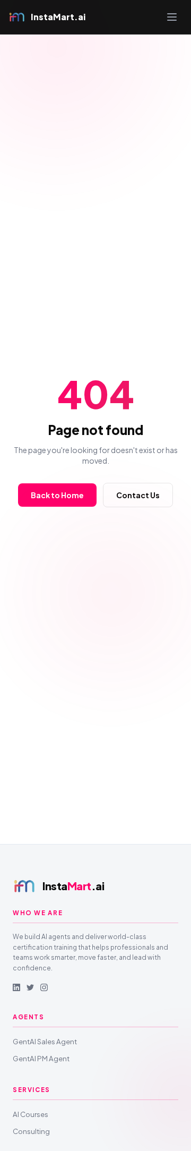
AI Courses (30, 1114)
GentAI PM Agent (41, 1058)
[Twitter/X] (30, 987)
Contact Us (138, 495)
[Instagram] (44, 987)
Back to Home (57, 495)
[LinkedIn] (16, 987)
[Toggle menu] (172, 17)
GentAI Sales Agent (45, 1041)
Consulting (31, 1131)
